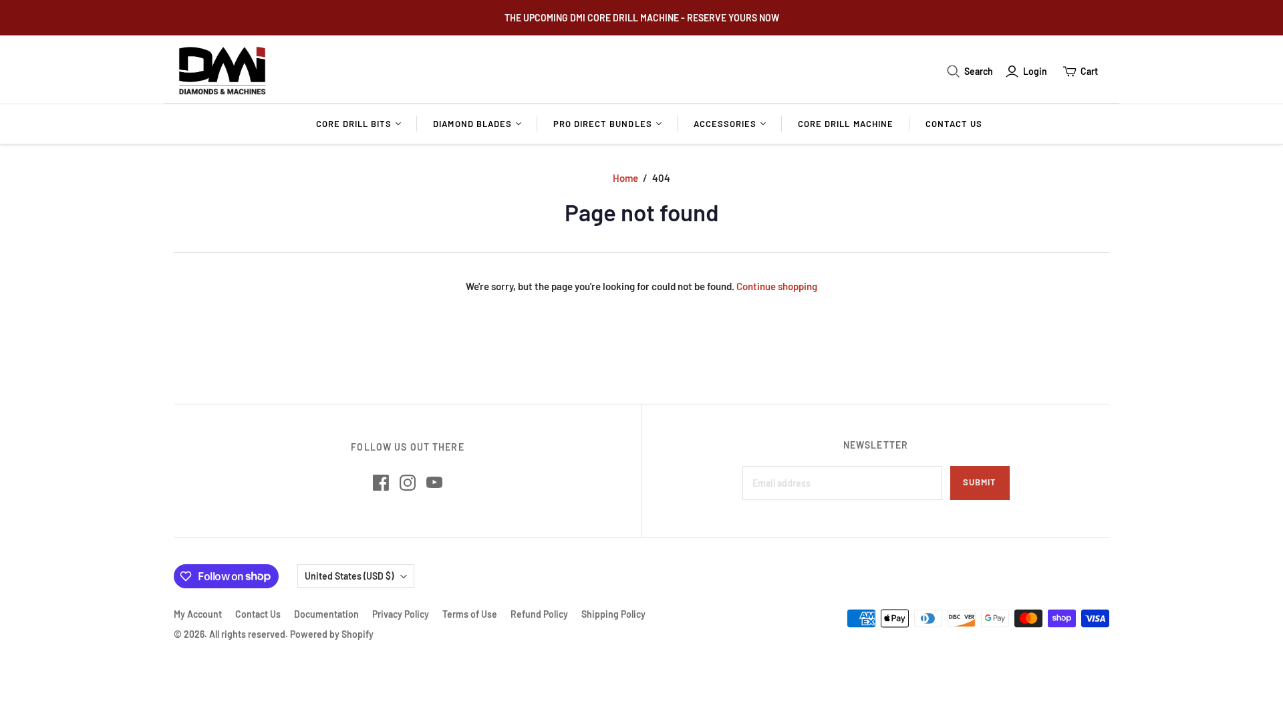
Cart (1089, 71)
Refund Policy (539, 614)
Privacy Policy (400, 614)
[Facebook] (381, 483)
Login (1035, 71)
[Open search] (953, 71)
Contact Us (953, 123)
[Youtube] (434, 483)
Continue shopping (776, 286)
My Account (198, 614)
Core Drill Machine (845, 123)
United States (349, 576)
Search (978, 71)
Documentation (326, 614)
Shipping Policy (613, 614)
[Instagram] (408, 483)
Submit (979, 482)
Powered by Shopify (332, 634)
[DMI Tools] (222, 71)
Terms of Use (469, 614)
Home (625, 178)
